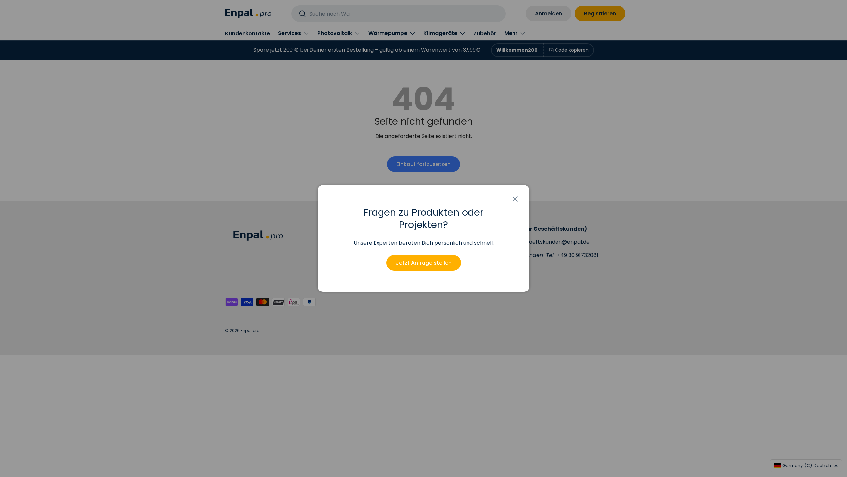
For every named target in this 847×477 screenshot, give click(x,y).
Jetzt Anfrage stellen (424, 263)
